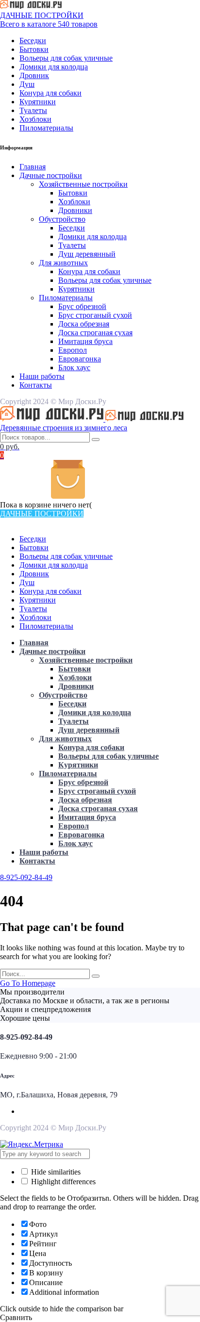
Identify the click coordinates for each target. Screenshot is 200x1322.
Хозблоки (35, 119)
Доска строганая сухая (95, 332)
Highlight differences (62, 1181)
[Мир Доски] (31, 6)
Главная (32, 167)
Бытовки (34, 49)
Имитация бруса (85, 341)
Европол (72, 350)
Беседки (32, 40)
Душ (26, 84)
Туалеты (33, 110)
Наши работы (42, 376)
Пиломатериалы (46, 128)
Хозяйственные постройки (83, 184)
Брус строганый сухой (95, 315)
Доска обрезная (83, 324)
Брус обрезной (82, 306)
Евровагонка (79, 359)
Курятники (37, 102)
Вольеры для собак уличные (66, 58)
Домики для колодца (53, 67)
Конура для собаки (50, 93)
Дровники (75, 210)
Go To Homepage (27, 983)
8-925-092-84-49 (26, 877)
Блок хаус (74, 367)
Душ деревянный (87, 254)
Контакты (35, 385)
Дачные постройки (50, 175)
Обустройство (62, 219)
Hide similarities (55, 1172)
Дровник (34, 75)
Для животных (63, 263)
